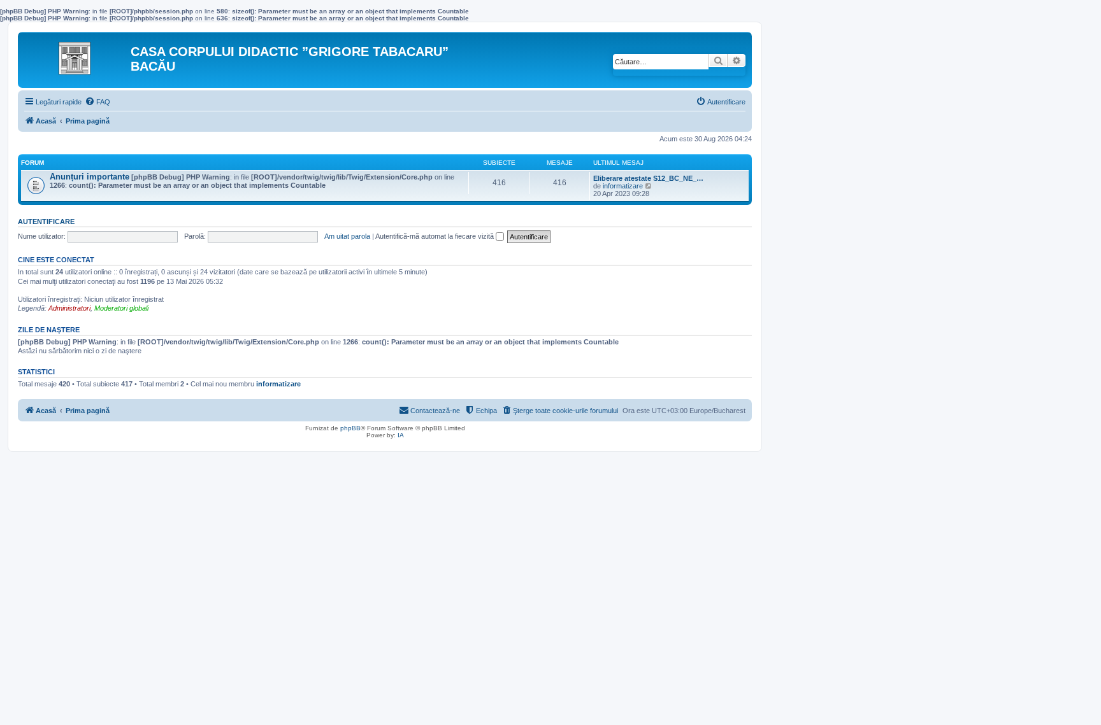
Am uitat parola (347, 236)
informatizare (623, 186)
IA (401, 435)
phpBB (350, 428)
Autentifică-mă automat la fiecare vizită (435, 236)
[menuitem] (97, 101)
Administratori (69, 308)
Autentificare (46, 221)
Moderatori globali (121, 308)
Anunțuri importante (89, 176)
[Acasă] (76, 54)
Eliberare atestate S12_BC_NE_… (648, 178)
